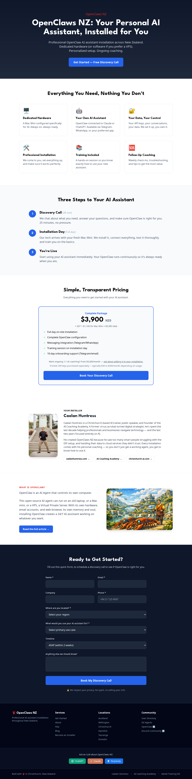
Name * (49, 577)
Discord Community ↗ (153, 730)
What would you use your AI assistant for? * (68, 623)
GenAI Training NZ (170, 773)
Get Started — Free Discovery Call (96, 62)
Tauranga (103, 735)
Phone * (102, 592)
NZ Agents (147, 722)
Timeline (50, 638)
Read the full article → (36, 529)
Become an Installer (65, 735)
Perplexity (116, 761)
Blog (57, 730)
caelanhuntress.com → (78, 458)
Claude (97, 761)
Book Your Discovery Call (96, 375)
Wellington (103, 722)
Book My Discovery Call (96, 680)
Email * (101, 577)
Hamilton (103, 730)
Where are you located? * (58, 608)
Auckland (103, 718)
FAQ (57, 726)
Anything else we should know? (61, 654)
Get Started (61, 718)
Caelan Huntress (120, 773)
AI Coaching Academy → (109, 458)
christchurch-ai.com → (140, 458)
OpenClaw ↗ (148, 726)
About (58, 722)
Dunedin (102, 739)
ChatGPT (79, 761)
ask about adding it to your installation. (123, 361)
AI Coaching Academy (145, 773)
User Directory (149, 718)
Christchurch (104, 726)
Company (50, 592)
